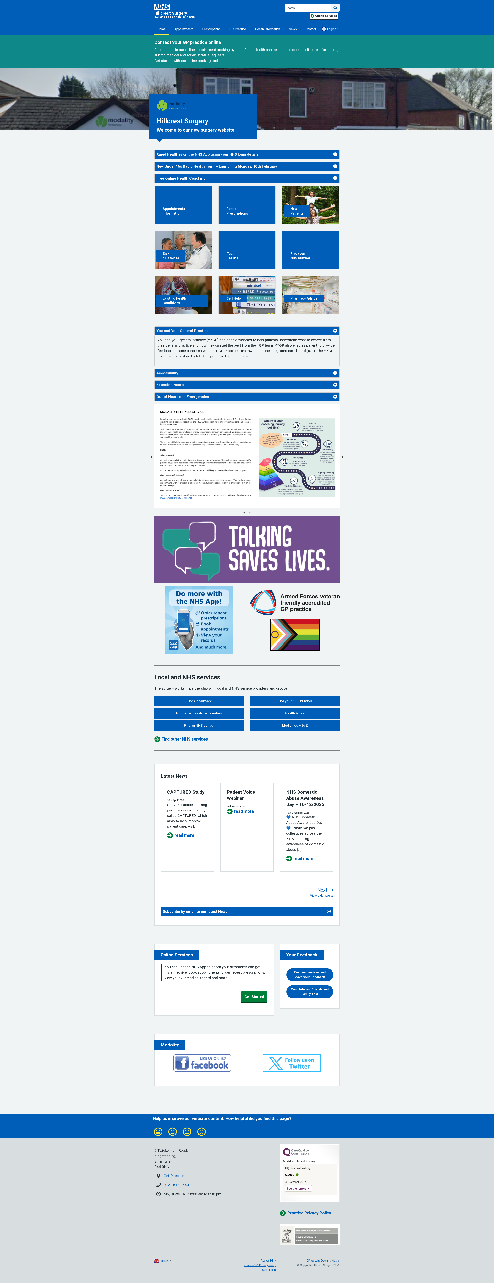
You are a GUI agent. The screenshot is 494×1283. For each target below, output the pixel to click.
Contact (311, 29)
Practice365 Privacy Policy (260, 1265)
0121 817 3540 (176, 1185)
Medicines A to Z (295, 725)
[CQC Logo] (296, 1155)
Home (161, 29)
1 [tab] (244, 513)
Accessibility (268, 1260)
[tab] (247, 154)
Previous (151, 457)
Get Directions (175, 1176)
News (293, 29)
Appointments (183, 29)
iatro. (336, 1260)
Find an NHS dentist (199, 725)
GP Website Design (318, 1260)
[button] (309, 974)
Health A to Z (295, 713)
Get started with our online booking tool (186, 61)
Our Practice (237, 29)
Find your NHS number (295, 701)
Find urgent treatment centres (199, 713)
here (244, 356)
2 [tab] (250, 513)
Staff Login (269, 1269)
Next (342, 457)
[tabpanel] (247, 456)
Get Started (254, 996)
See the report (296, 1188)
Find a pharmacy (199, 701)
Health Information (267, 29)
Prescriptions (211, 29)
